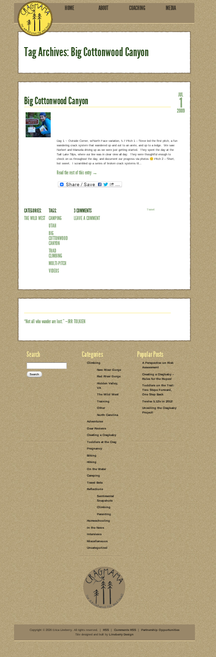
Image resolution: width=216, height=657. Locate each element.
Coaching (137, 8)
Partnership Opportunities (160, 629)
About (103, 8)
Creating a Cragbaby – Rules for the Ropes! (158, 376)
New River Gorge (109, 369)
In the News (95, 527)
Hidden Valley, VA (107, 385)
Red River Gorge (109, 376)
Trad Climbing (55, 253)
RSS (106, 629)
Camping (55, 218)
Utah (52, 226)
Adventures (95, 421)
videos (54, 271)
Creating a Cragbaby (101, 434)
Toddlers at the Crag (102, 442)
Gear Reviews (96, 428)
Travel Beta (94, 482)
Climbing (93, 362)
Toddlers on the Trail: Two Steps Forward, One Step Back (158, 390)
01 (181, 102)
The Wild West (34, 218)
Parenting (104, 514)
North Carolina (107, 414)
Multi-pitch (57, 263)
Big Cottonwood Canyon (56, 101)
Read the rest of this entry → (77, 172)
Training (103, 401)
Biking (91, 455)
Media (171, 8)
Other (101, 407)
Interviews (94, 534)
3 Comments (82, 210)
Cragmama (35, 18)
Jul (181, 94)
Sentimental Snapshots (105, 498)
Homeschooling (98, 520)
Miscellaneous (97, 541)
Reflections (95, 489)
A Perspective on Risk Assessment (157, 365)
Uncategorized (97, 547)
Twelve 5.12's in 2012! (157, 401)
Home (69, 8)
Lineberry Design (121, 634)
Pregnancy (94, 448)
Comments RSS (125, 629)
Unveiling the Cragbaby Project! (159, 410)
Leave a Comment (87, 218)
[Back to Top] (104, 607)
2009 (181, 110)
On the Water (96, 469)
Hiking (91, 462)
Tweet (151, 209)
